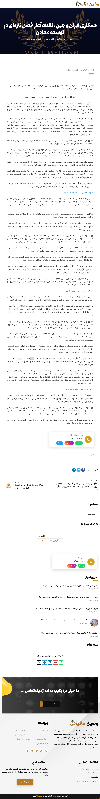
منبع (92, 454)
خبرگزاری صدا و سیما (34, 39)
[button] (50, 656)
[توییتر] (79, 470)
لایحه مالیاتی (41, 743)
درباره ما (20, 739)
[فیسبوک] (83, 470)
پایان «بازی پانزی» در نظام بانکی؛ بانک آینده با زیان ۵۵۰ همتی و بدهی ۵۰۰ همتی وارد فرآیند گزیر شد (76, 487)
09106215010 (91, 772)
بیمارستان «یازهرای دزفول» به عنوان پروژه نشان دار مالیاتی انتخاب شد (70, 585)
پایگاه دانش (18, 735)
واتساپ (78, 443)
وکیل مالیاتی (71, 70)
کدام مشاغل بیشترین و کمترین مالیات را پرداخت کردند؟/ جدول (61, 620)
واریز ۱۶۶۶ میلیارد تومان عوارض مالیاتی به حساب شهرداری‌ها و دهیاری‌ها (68, 597)
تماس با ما (42, 735)
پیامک (60, 443)
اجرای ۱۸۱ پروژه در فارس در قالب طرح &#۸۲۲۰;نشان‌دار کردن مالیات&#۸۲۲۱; (66, 608)
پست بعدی (19, 482)
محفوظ (39, 796)
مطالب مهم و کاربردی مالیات (36, 739)
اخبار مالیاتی (61, 39)
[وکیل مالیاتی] (87, 4)
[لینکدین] (74, 470)
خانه (71, 39)
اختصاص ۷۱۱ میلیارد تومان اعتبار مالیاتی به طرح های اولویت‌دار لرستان (69, 633)
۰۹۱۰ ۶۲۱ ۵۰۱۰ (77, 438)
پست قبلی (94, 480)
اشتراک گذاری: (93, 470)
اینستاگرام (69, 443)
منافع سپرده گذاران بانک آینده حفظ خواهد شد (29, 486)
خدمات (43, 730)
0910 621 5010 (79, 561)
